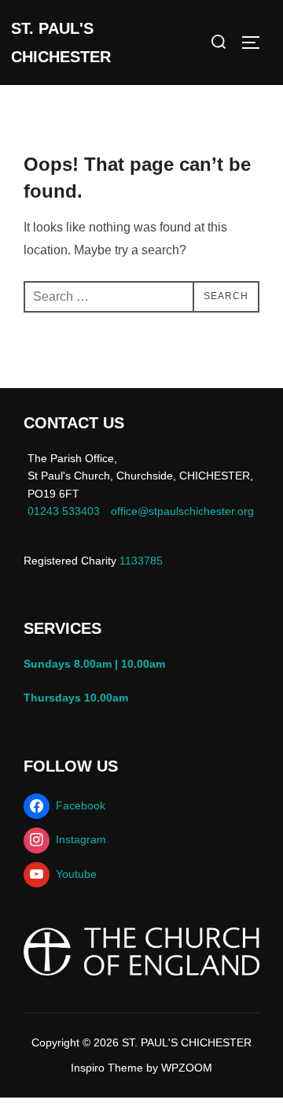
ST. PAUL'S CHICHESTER (61, 42)
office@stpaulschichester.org (182, 511)
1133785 (139, 560)
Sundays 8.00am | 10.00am (97, 663)
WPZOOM (186, 1067)
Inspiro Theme (107, 1067)
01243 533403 (64, 511)
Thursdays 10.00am (79, 697)
